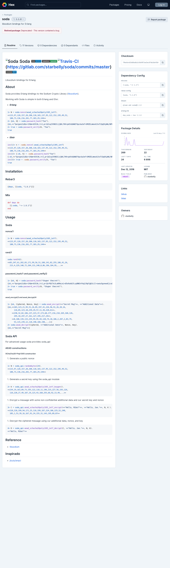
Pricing (127, 4)
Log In (161, 4)
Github (124, 194)
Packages (114, 4)
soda (6, 19)
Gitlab (123, 198)
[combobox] (53, 4)
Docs (139, 4)
